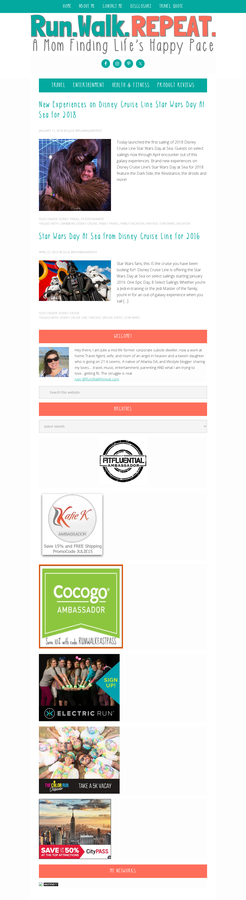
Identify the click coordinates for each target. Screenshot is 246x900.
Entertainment (92, 219)
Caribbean (67, 224)
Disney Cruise (86, 224)
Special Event (112, 318)
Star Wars (167, 224)
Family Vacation (132, 224)
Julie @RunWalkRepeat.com (97, 379)
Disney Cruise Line (73, 318)
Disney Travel (69, 219)
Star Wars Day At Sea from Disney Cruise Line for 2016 (119, 237)
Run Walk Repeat (123, 34)
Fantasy (152, 224)
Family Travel (109, 224)
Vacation (183, 224)
